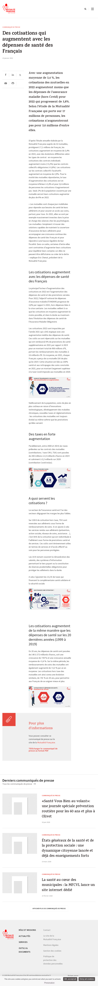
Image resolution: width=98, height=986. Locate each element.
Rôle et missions (27, 930)
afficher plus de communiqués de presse (49, 908)
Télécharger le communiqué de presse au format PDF (43, 750)
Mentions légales (50, 945)
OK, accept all (70, 979)
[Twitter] (20, 75)
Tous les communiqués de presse (17, 783)
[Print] (13, 83)
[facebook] (5, 75)
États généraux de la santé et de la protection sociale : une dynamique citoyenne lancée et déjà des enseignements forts (68, 848)
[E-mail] (5, 83)
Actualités (24, 936)
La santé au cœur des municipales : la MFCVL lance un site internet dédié (68, 885)
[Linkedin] (13, 75)
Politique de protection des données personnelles (53, 960)
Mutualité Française (46, 742)
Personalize (49, 983)
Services (23, 942)
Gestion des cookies (52, 950)
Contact (46, 930)
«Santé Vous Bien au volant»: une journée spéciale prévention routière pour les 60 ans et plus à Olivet (68, 809)
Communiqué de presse (11, 27)
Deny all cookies (87, 979)
